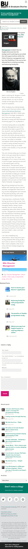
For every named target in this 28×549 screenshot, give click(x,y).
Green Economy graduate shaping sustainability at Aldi (16, 434)
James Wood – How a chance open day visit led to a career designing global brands (16, 447)
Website (4, 367)
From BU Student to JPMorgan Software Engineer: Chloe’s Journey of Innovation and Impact (16, 468)
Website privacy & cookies (9, 514)
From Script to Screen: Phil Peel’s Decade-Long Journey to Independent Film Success (16, 455)
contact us (7, 541)
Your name (5, 350)
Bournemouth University (4, 4)
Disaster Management (13, 274)
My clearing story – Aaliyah (14, 461)
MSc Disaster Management (9, 264)
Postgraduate (13, 28)
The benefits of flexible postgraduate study (19, 314)
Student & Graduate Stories (14, 6)
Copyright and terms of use (9, 515)
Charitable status (6, 512)
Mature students (5, 28)
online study (10, 277)
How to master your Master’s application (18, 289)
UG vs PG (5, 29)
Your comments (5, 377)
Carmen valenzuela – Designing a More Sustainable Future (15, 440)
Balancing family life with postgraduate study (18, 303)
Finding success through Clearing (16, 416)
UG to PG (9, 279)
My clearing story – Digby (13, 422)
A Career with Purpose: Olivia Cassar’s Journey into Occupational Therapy (15, 410)
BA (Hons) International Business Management (13, 111)
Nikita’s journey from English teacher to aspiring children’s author (18, 329)
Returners (19, 28)
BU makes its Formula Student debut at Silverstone (15, 429)
